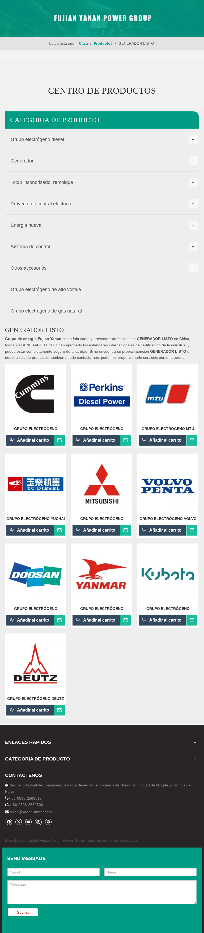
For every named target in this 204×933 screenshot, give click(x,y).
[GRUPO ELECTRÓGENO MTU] (168, 394)
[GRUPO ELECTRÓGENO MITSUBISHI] (102, 484)
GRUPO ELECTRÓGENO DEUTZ (35, 698)
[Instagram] (38, 821)
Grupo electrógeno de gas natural (46, 311)
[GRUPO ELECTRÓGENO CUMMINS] (35, 394)
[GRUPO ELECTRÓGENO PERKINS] (102, 394)
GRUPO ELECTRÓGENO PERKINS (102, 429)
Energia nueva (102, 225)
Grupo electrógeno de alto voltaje (46, 289)
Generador (102, 161)
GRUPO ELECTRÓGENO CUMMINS (35, 429)
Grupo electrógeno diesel (102, 139)
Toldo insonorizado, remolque (102, 182)
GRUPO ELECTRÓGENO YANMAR (102, 608)
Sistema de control (102, 246)
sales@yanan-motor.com (31, 812)
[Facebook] (8, 821)
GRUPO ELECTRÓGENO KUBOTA (168, 608)
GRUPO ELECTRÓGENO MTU (168, 429)
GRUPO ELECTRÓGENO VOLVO (168, 519)
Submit (23, 912)
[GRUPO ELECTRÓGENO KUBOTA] (168, 574)
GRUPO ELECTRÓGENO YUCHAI (35, 519)
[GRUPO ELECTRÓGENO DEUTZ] (35, 664)
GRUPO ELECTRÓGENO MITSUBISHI (102, 519)
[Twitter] (18, 821)
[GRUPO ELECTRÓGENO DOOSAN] (35, 574)
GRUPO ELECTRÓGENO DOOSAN (35, 608)
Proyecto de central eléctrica (102, 203)
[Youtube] (28, 821)
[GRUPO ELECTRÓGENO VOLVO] (168, 484)
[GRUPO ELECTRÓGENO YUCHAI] (35, 484)
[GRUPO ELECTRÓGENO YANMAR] (102, 574)
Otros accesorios (102, 268)
